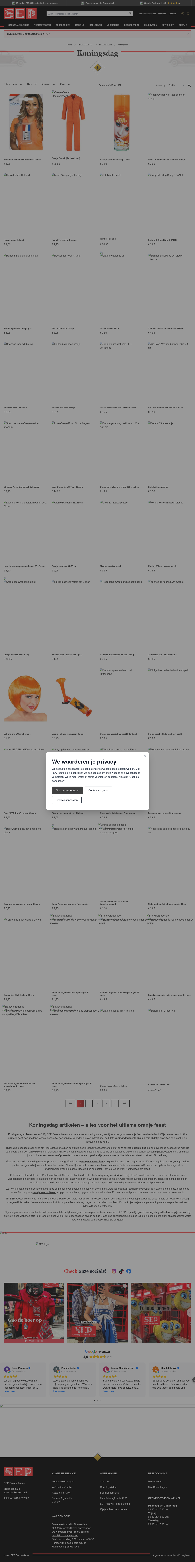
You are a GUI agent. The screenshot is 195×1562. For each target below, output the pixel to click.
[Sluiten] (145, 756)
